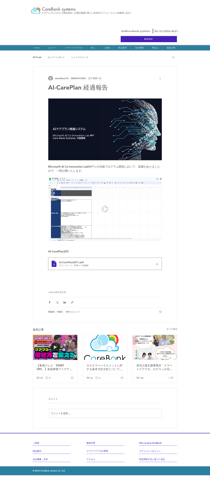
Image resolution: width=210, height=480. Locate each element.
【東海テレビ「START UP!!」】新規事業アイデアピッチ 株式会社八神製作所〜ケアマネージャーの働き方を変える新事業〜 (55, 367)
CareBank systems (59, 9)
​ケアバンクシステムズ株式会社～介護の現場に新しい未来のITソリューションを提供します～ (87, 13)
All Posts (37, 57)
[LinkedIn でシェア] (64, 302)
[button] (173, 57)
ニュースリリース (79, 57)
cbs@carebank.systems (135, 31)
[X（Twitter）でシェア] (57, 302)
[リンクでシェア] (72, 302)
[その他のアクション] (160, 78)
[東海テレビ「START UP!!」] (55, 347)
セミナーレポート (56, 57)
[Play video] (105, 209)
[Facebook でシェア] (49, 302)
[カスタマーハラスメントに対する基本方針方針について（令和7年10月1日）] (105, 347)
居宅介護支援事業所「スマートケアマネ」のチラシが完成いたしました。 (154, 367)
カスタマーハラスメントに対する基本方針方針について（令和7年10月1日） (105, 367)
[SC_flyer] (155, 347)
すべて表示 (171, 329)
